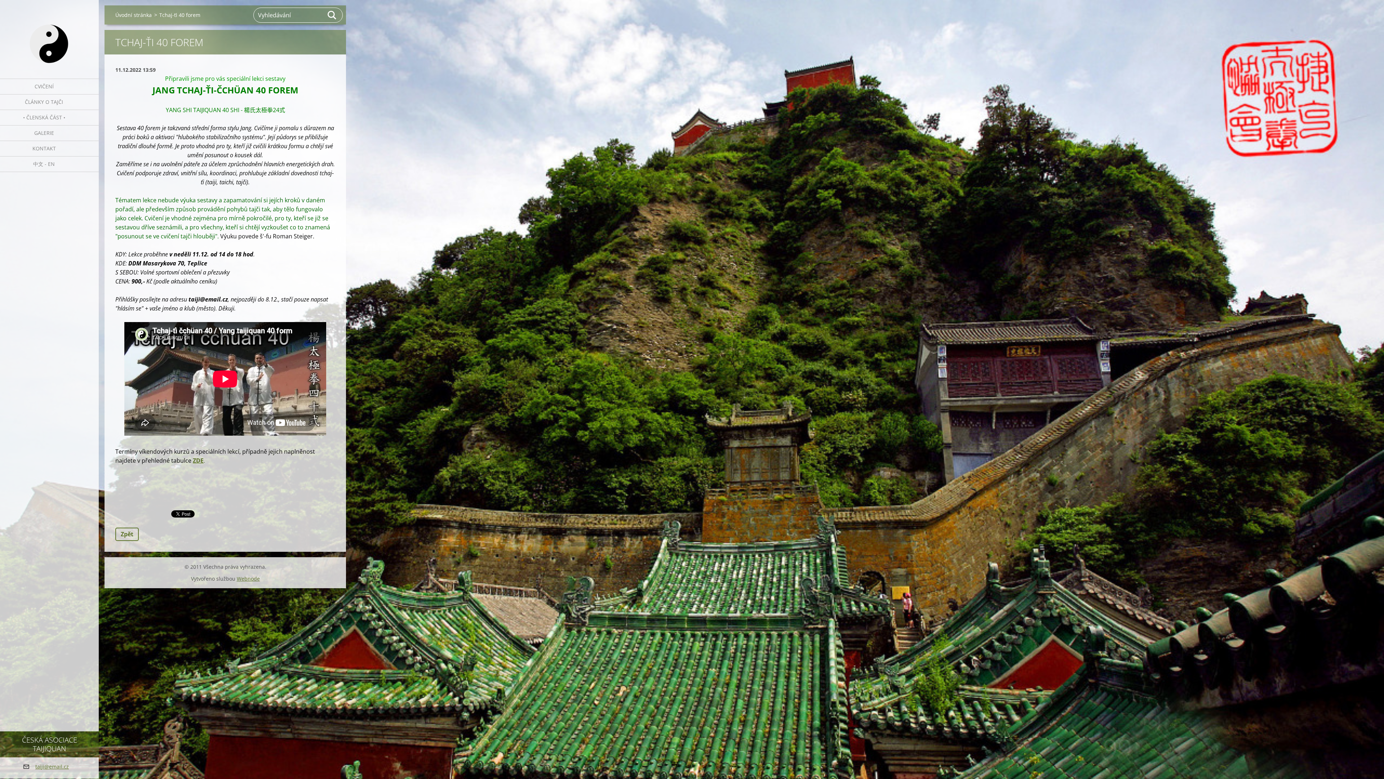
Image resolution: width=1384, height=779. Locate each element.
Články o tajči (44, 101)
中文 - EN (44, 163)
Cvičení (44, 86)
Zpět (127, 534)
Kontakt (44, 148)
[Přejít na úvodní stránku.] (49, 35)
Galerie (44, 132)
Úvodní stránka (133, 15)
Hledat (332, 15)
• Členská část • (44, 117)
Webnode (248, 578)
